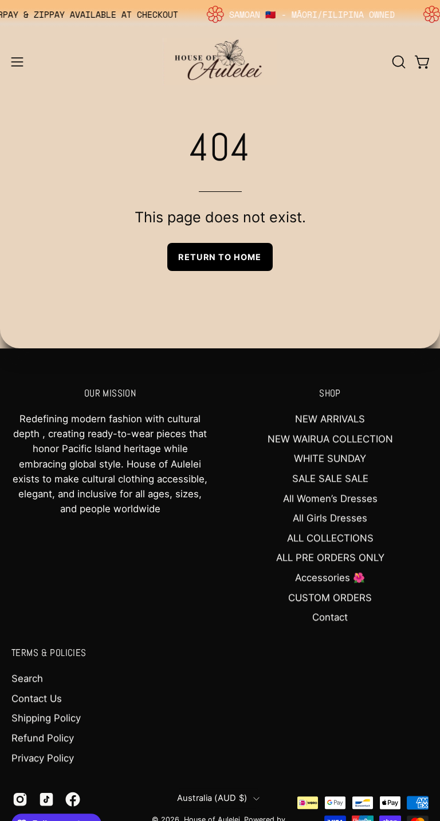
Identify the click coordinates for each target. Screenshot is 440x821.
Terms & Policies (49, 653)
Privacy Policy (42, 758)
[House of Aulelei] (220, 61)
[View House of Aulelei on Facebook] (72, 799)
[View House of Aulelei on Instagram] (20, 799)
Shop (330, 393)
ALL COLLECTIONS (330, 538)
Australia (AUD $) (212, 798)
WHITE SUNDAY (330, 458)
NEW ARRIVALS (330, 419)
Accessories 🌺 (330, 577)
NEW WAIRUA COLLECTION (330, 439)
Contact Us (36, 698)
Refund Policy (42, 738)
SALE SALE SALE (330, 478)
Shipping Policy (46, 718)
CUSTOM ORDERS (330, 597)
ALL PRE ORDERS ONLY (330, 558)
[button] (398, 62)
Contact (330, 617)
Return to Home (219, 257)
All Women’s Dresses (330, 498)
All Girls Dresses (330, 518)
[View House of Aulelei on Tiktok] (46, 799)
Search (27, 679)
